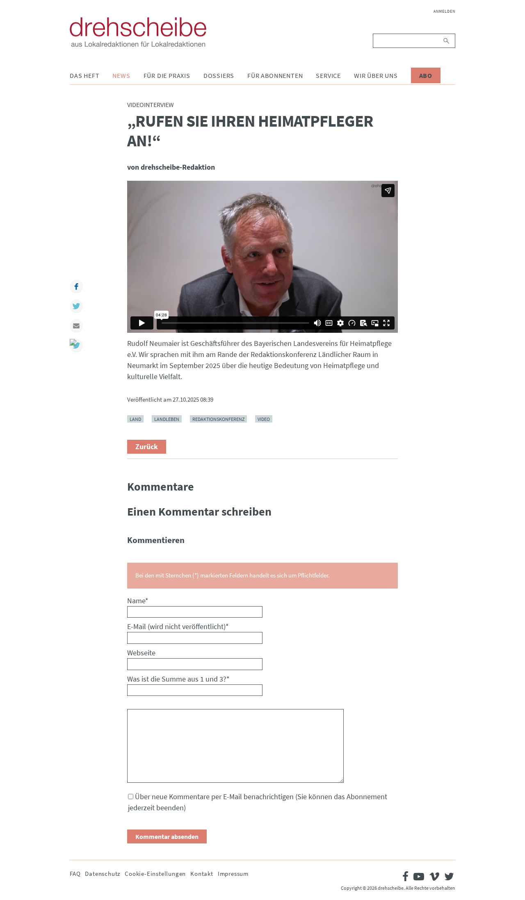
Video (264, 419)
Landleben (166, 419)
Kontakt (201, 873)
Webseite (141, 652)
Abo (425, 75)
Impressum (233, 873)
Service (328, 75)
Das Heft (84, 75)
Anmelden (444, 11)
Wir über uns (376, 75)
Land (135, 419)
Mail (76, 325)
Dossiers (218, 75)
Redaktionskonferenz (218, 419)
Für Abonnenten (275, 75)
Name (137, 600)
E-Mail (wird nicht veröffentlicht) (178, 626)
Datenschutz (102, 873)
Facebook (76, 286)
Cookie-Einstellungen (155, 873)
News (121, 75)
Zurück (146, 446)
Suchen (446, 41)
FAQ (75, 873)
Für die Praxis (167, 75)
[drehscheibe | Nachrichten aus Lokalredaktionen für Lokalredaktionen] (138, 32)
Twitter (76, 306)
